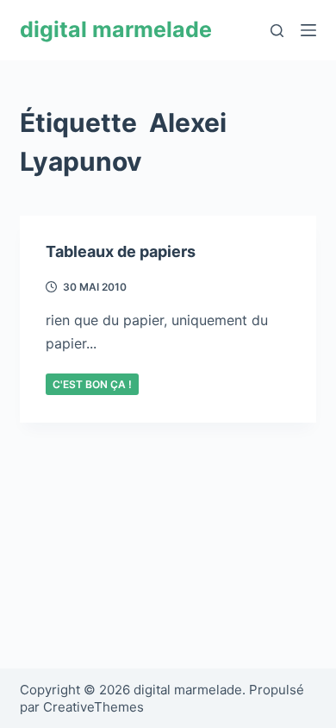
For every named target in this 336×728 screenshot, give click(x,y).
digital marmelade (116, 29)
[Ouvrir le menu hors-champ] (308, 30)
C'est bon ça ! (92, 384)
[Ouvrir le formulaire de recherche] (277, 30)
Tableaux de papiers (121, 251)
